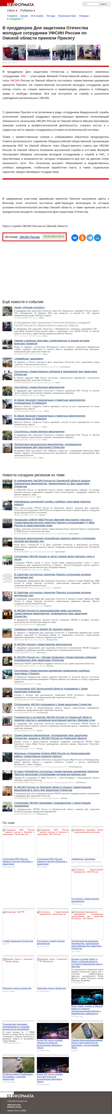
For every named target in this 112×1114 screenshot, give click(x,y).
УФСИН (15, 80)
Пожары (84, 15)
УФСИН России (29, 237)
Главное (12, 15)
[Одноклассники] (82, 237)
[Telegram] (89, 237)
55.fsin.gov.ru (13, 62)
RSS (24, 1111)
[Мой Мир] (97, 237)
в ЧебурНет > (15, 18)
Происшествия (67, 15)
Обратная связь (14, 1105)
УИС (23, 76)
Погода (50, 15)
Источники (37, 15)
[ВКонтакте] (74, 237)
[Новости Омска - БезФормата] (17, 3)
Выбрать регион (14, 1107)
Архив (24, 15)
